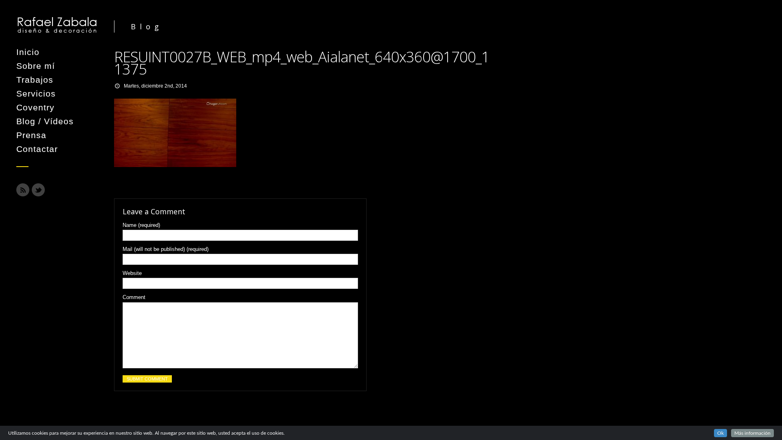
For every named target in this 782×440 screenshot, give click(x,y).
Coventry (35, 107)
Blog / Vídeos (45, 121)
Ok (720, 433)
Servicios (36, 93)
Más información (752, 433)
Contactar (37, 149)
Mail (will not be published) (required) (166, 249)
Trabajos (34, 79)
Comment (134, 297)
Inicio (28, 52)
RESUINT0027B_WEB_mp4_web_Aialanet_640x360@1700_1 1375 (302, 63)
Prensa (31, 135)
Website (132, 273)
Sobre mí (35, 65)
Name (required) (141, 225)
